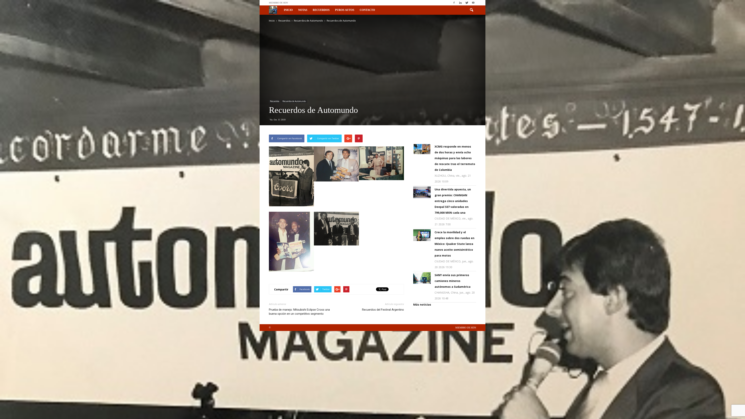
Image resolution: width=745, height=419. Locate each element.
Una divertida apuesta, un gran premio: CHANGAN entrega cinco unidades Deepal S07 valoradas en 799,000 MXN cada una (453, 200)
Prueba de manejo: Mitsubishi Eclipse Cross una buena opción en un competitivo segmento (299, 311)
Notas (302, 10)
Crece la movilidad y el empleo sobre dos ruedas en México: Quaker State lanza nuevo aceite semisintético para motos (454, 243)
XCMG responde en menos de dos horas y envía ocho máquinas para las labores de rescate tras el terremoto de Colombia (455, 158)
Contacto (367, 10)
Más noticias (422, 304)
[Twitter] (467, 2)
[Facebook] (454, 2)
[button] (471, 10)
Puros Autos (344, 10)
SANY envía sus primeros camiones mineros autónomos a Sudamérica (452, 281)
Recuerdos (321, 10)
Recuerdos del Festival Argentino (383, 309)
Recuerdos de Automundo (294, 101)
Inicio (288, 10)
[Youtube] (473, 2)
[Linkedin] (460, 2)
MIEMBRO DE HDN (278, 3)
